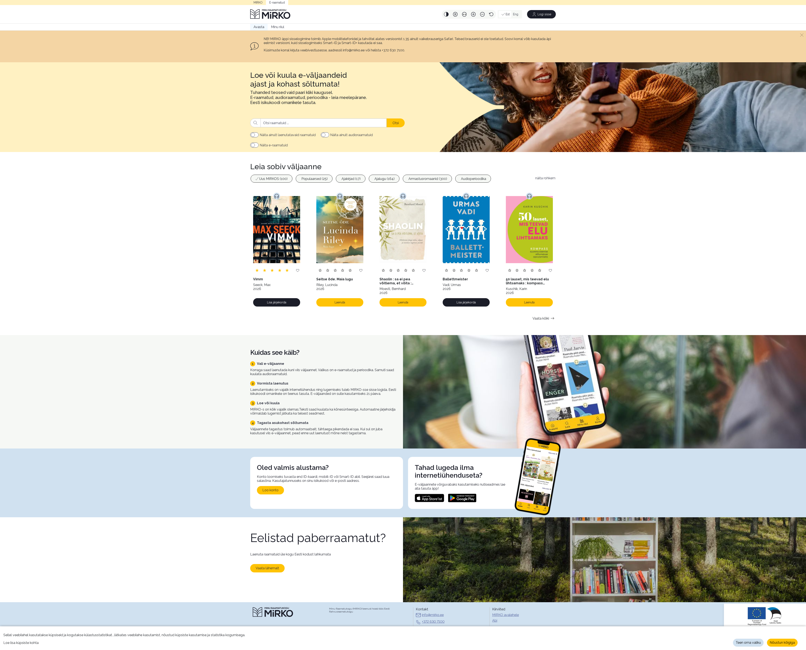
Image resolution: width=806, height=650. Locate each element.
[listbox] (390, 179)
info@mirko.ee (433, 615)
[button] (446, 14)
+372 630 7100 (433, 622)
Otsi (396, 123)
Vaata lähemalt (267, 568)
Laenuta (340, 302)
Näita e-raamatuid (274, 145)
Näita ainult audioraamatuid (351, 135)
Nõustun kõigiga (782, 643)
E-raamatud (277, 2)
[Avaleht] (270, 14)
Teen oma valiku (748, 643)
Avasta (259, 27)
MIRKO (258, 2)
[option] (271, 179)
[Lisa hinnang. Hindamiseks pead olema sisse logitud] (272, 270)
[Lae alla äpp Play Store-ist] (462, 498)
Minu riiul (277, 27)
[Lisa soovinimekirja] (297, 270)
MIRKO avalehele (505, 615)
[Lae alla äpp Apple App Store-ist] (429, 498)
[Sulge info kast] (801, 35)
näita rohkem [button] (545, 178)
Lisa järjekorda (276, 302)
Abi (494, 621)
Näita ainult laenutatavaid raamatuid (288, 135)
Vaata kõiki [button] (541, 318)
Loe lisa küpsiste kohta (21, 643)
